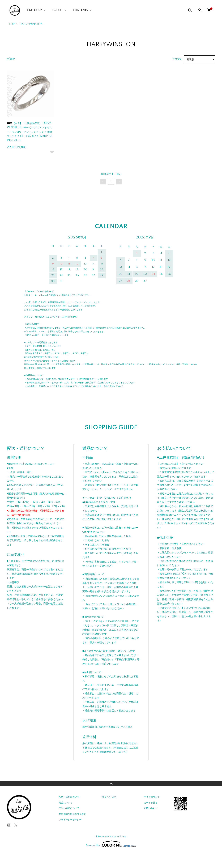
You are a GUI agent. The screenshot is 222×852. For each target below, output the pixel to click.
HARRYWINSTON (31, 24)
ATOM (112, 797)
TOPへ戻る (111, 783)
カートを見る (150, 802)
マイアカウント (152, 797)
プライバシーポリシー (70, 819)
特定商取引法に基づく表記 (72, 814)
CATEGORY (34, 10)
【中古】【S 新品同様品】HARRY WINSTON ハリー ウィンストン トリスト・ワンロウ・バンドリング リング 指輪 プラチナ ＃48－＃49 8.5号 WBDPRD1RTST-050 (29, 132)
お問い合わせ (150, 808)
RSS (103, 797)
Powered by (93, 845)
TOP (12, 24)
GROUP (57, 10)
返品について (65, 802)
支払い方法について (69, 808)
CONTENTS (80, 10)
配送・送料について (69, 797)
